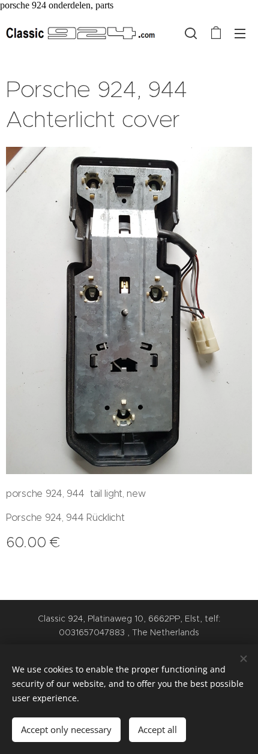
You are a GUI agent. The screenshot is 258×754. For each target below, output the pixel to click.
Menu (240, 33)
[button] (191, 33)
